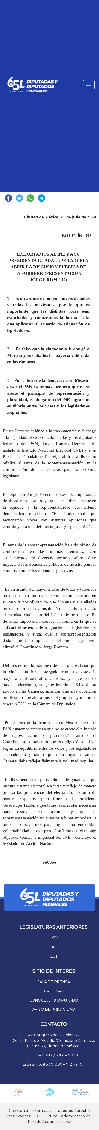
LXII (53, 956)
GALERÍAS (53, 991)
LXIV (54, 938)
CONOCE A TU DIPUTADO (53, 1000)
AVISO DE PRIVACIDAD (53, 1009)
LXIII (54, 947)
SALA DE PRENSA (53, 982)
